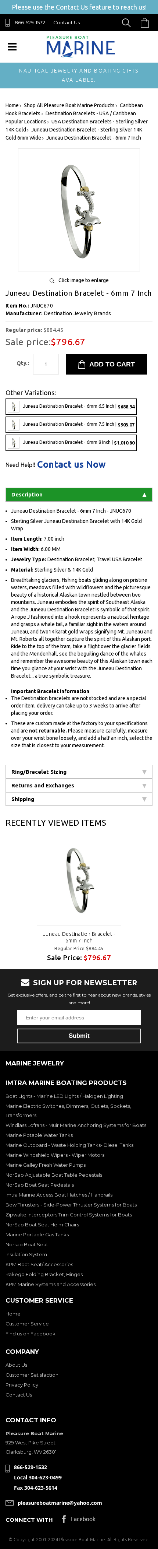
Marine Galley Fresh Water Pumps (46, 1165)
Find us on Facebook (30, 1334)
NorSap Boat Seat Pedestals (40, 1185)
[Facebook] (79, 1520)
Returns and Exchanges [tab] (42, 785)
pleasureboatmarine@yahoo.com (60, 1502)
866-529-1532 (30, 22)
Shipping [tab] (22, 799)
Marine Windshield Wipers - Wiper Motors (55, 1155)
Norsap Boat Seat (27, 1244)
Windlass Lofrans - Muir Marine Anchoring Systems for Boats (76, 1125)
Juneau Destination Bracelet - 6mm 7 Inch (79, 937)
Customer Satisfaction (32, 1375)
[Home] (81, 55)
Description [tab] (27, 494)
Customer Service (27, 1324)
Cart (146, 22)
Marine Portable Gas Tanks (37, 1234)
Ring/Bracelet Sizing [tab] (39, 772)
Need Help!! (20, 465)
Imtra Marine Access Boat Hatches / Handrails (59, 1195)
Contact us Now (71, 464)
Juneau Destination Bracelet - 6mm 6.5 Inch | (78, 406)
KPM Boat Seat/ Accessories (39, 1264)
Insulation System (26, 1254)
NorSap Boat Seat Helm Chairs (42, 1224)
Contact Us (66, 22)
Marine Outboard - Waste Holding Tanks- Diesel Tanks (69, 1145)
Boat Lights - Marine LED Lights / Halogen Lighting (64, 1096)
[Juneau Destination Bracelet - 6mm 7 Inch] (79, 263)
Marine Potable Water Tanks (39, 1135)
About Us (16, 1365)
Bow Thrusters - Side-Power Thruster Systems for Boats (71, 1205)
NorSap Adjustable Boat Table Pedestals (54, 1175)
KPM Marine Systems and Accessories (51, 1284)
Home (13, 1314)
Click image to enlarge (83, 280)
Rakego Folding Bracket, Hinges (44, 1274)
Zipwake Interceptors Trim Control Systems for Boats (69, 1215)
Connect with (29, 1519)
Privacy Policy (22, 1385)
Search (127, 22)
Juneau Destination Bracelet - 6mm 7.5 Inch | (78, 424)
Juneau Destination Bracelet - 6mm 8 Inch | (78, 442)
